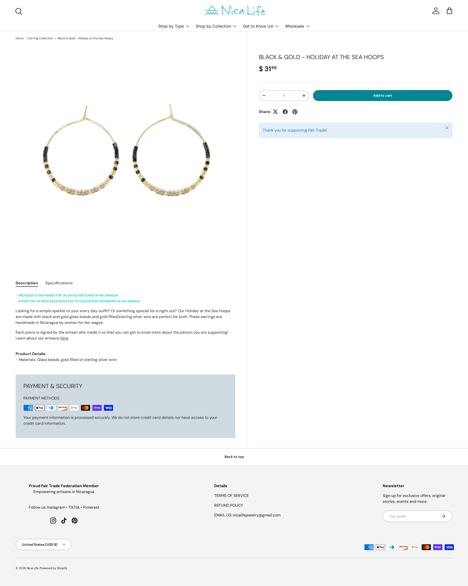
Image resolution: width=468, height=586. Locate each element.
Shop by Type (171, 26)
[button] (449, 10)
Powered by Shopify (54, 568)
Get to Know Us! (258, 26)
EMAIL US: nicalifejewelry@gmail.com (247, 515)
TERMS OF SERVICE (231, 495)
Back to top (234, 456)
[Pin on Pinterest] (295, 112)
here (64, 338)
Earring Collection (40, 38)
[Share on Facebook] (285, 112)
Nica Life (33, 568)
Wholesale (294, 26)
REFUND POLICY (228, 505)
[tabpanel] (125, 327)
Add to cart (382, 95)
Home (20, 38)
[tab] (27, 283)
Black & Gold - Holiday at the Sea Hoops (85, 38)
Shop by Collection (213, 26)
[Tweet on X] (275, 112)
